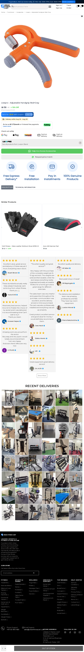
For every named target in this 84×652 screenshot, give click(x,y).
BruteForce (61, 588)
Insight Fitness (61, 602)
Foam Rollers (33, 591)
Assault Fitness (62, 594)
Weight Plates (5, 617)
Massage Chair (34, 588)
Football (18, 592)
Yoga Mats (32, 582)
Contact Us (74, 602)
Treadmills (4, 582)
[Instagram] (66, 633)
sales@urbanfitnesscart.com (34, 629)
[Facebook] (70, 633)
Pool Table (18, 602)
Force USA (60, 596)
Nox (58, 607)
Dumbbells (4, 614)
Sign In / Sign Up (59, 6)
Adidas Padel (61, 605)
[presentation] (2, 227)
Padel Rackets (20, 584)
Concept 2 (60, 591)
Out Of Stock (48, 648)
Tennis (17, 587)
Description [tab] (7, 187)
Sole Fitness (61, 582)
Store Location (67, 2)
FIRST (28, 114)
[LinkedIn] (75, 633)
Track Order (68, 6)
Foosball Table (20, 600)
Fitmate (59, 599)
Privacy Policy (75, 592)
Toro (58, 585)
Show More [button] (42, 376)
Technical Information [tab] (25, 187)
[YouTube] (79, 633)
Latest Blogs (75, 605)
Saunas (31, 594)
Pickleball (18, 589)
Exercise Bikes (6, 585)
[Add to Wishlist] (82, 16)
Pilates (31, 585)
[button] (14, 266)
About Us (74, 599)
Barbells (4, 619)
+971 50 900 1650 (13, 629)
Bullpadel (60, 610)
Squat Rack (5, 607)
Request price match (43, 157)
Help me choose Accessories (44, 151)
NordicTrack (61, 613)
